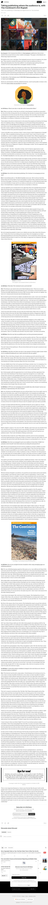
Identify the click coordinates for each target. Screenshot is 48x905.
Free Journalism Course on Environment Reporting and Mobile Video (19, 859)
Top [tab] (2, 847)
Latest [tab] (5, 847)
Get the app (30, 899)
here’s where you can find (13, 83)
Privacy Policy (33, 881)
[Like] (2, 15)
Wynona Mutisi (30, 105)
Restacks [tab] (9, 832)
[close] (36, 861)
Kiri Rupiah (4, 53)
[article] (24, 853)
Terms (26, 896)
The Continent (26, 53)
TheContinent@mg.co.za (32, 77)
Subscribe (39, 2)
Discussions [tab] (10, 847)
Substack (18, 902)
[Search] (45, 847)
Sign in (44, 2)
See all (3, 875)
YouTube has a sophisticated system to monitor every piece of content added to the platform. (21, 852)
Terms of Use (30, 880)
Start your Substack (20, 899)
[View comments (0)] (5, 15)
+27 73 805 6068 (10, 79)
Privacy (23, 896)
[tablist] (6, 832)
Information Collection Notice (23, 881)
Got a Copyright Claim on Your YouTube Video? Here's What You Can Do (19, 851)
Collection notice (32, 896)
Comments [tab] (4, 832)
